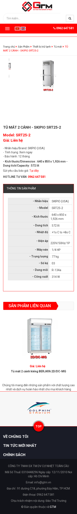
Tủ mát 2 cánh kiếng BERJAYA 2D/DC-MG (38, 371)
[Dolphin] (38, 408)
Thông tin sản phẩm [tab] (21, 188)
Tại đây (34, 170)
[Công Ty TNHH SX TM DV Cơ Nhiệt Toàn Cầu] (38, 6)
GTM (53, 506)
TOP (39, 426)
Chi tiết (38, 335)
